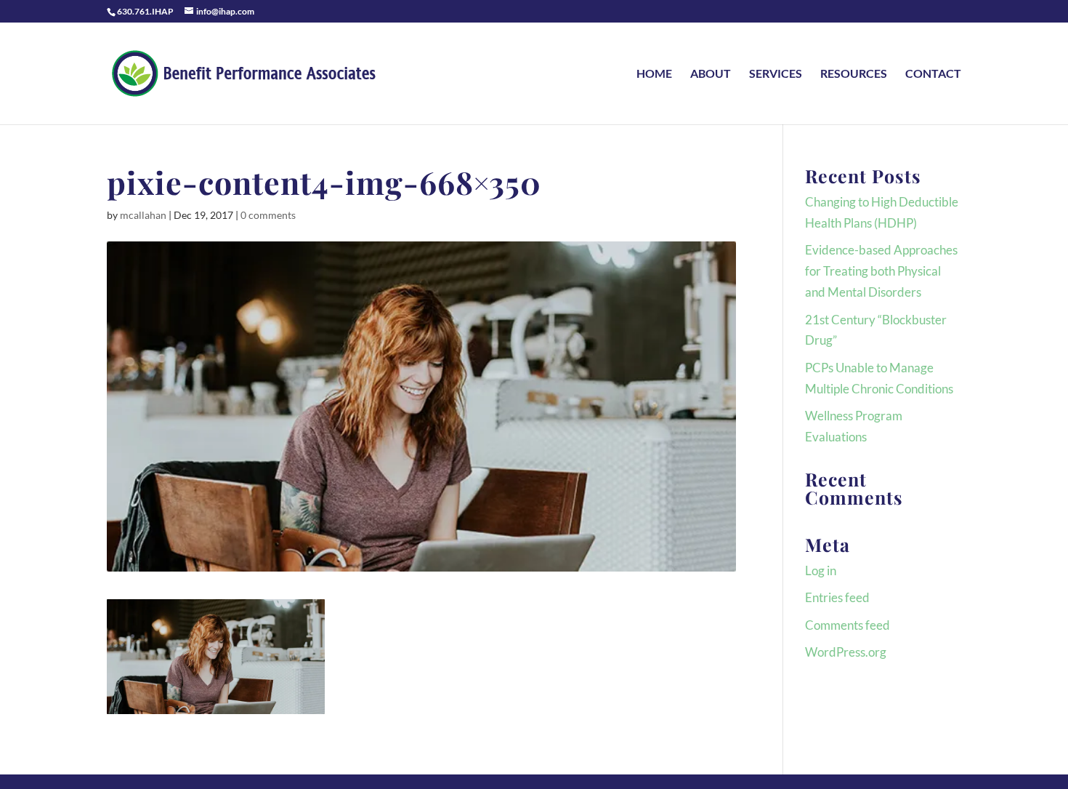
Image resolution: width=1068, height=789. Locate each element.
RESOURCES (853, 74)
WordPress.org (845, 652)
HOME (654, 74)
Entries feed (837, 597)
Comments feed (847, 625)
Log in (820, 570)
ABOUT (710, 74)
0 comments (268, 215)
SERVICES (775, 74)
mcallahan (143, 215)
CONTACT (933, 74)
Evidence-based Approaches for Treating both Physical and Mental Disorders (881, 271)
